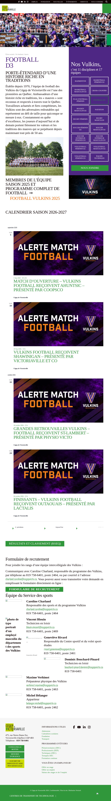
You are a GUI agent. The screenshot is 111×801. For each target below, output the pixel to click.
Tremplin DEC (47, 756)
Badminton (80, 81)
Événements (71, 2)
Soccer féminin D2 (80, 129)
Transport (45, 739)
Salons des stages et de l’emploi (54, 772)
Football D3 (99, 100)
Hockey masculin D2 (80, 110)
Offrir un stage (47, 767)
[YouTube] (79, 727)
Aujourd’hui (59, 527)
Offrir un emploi (48, 770)
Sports (26, 54)
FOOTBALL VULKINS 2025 (35, 198)
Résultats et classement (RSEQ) (35, 543)
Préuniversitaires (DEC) (51, 748)
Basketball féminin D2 (99, 81)
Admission (46, 731)
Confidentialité (54, 790)
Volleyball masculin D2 (99, 148)
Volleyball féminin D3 (80, 157)
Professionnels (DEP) (50, 750)
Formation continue (49, 758)
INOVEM (90, 796)
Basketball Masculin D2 (80, 91)
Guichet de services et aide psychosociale (15, 763)
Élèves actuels (10, 54)
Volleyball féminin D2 (80, 148)
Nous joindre (97, 2)
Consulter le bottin (14, 748)
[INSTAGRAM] (27, 2)
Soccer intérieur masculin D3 (99, 138)
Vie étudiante (19, 54)
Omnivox (84, 2)
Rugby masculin (99, 119)
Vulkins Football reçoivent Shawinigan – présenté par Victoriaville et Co (46, 356)
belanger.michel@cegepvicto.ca (41, 703)
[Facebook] (74, 727)
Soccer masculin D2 (99, 129)
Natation (99, 110)
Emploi (35, 2)
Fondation (45, 2)
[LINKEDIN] (25, 2)
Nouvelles (58, 2)
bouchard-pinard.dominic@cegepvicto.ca (84, 667)
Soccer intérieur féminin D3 (80, 138)
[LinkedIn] (84, 727)
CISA (79, 796)
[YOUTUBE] (22, 2)
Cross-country (99, 91)
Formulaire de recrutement (34, 589)
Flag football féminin (80, 100)
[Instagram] (89, 727)
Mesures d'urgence (15, 755)
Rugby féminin (80, 119)
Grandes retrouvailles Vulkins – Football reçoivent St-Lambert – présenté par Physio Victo (52, 433)
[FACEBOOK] (19, 2)
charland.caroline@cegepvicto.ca (21, 579)
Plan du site (63, 790)
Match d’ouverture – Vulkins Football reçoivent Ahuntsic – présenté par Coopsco (49, 285)
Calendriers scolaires (50, 734)
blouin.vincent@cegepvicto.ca (40, 627)
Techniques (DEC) (49, 753)
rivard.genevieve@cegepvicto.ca (59, 649)
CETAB (64, 796)
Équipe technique (99, 157)
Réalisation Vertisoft (75, 790)
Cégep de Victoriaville (9, 8)
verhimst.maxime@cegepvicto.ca (42, 685)
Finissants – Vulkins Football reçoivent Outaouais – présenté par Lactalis (54, 504)
